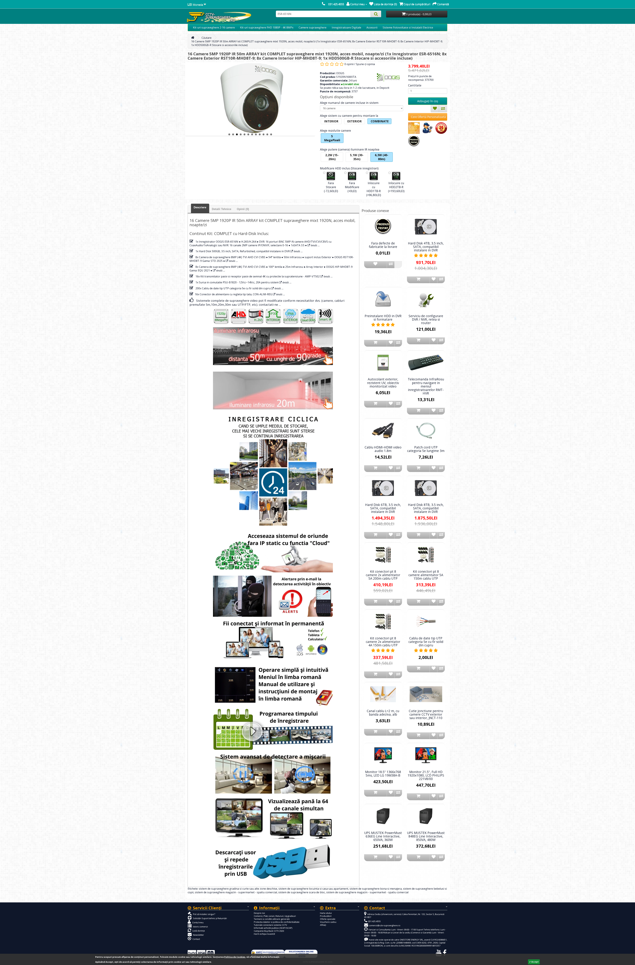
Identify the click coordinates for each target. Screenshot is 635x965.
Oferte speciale (327, 918)
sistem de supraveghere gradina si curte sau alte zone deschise (238, 888)
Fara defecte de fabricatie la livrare (383, 245)
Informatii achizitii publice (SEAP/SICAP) (273, 927)
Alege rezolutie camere (335, 130)
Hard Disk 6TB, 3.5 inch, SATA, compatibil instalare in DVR (383, 508)
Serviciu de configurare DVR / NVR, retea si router (426, 319)
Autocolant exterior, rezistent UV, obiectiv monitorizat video (383, 382)
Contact (196, 939)
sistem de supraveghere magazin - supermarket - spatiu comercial (236, 892)
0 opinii (349, 64)
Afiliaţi (323, 924)
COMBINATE (380, 121)
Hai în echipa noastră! (264, 933)
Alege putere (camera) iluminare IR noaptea (349, 149)
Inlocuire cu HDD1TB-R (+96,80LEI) (373, 189)
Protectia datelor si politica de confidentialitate (276, 921)
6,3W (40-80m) (381, 157)
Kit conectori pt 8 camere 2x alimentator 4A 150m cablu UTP (383, 641)
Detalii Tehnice (221, 209)
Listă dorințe (198, 930)
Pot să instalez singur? (203, 914)
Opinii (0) (243, 209)
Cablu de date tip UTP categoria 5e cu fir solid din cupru (425, 641)
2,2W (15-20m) (332, 157)
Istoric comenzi (200, 926)
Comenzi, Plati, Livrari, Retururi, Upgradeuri (275, 915)
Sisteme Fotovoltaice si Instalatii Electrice (408, 27)
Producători (326, 915)
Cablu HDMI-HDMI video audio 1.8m (383, 449)
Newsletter (198, 934)
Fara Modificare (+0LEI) (352, 187)
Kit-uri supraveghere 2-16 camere (214, 27)
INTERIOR (331, 121)
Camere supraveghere (312, 27)
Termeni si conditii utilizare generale (272, 918)
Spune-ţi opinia (365, 64)
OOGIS (340, 73)
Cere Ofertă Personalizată (428, 117)
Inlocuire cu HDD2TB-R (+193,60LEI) (396, 187)
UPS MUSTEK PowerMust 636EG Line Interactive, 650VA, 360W (383, 836)
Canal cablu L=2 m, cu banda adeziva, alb (383, 713)
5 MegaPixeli (332, 138)
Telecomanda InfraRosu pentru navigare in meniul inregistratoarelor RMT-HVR (426, 386)
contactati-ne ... (270, 305)
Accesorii (371, 27)
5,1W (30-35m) (356, 157)
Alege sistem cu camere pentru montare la (349, 116)
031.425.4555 (336, 4)
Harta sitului (326, 913)
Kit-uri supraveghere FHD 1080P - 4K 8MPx (266, 27)
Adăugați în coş (427, 101)
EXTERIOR (354, 121)
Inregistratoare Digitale (346, 27)
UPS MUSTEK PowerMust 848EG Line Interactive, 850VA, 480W (426, 836)
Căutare (207, 38)
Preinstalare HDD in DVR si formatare (383, 318)
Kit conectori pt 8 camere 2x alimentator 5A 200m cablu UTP (383, 575)
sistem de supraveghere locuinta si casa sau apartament (313, 888)
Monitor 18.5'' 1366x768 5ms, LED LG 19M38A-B (383, 774)
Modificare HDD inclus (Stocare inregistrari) (349, 168)
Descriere (200, 207)
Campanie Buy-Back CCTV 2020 (269, 930)
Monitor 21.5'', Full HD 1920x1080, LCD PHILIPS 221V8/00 (426, 775)
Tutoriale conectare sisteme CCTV (270, 924)
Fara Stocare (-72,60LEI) (331, 187)
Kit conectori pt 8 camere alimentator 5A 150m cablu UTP (425, 575)
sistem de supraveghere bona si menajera (376, 888)
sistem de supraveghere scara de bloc (301, 892)
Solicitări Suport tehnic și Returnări (209, 918)
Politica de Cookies (234, 956)
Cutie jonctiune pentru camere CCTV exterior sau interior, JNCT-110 (426, 714)
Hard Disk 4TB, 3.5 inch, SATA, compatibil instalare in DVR (426, 246)
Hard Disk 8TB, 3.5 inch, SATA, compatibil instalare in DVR (426, 508)
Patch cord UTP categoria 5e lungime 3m (425, 449)
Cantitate (414, 85)
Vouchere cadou (328, 921)
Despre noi (259, 913)
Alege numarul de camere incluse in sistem (349, 103)
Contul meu (198, 922)
